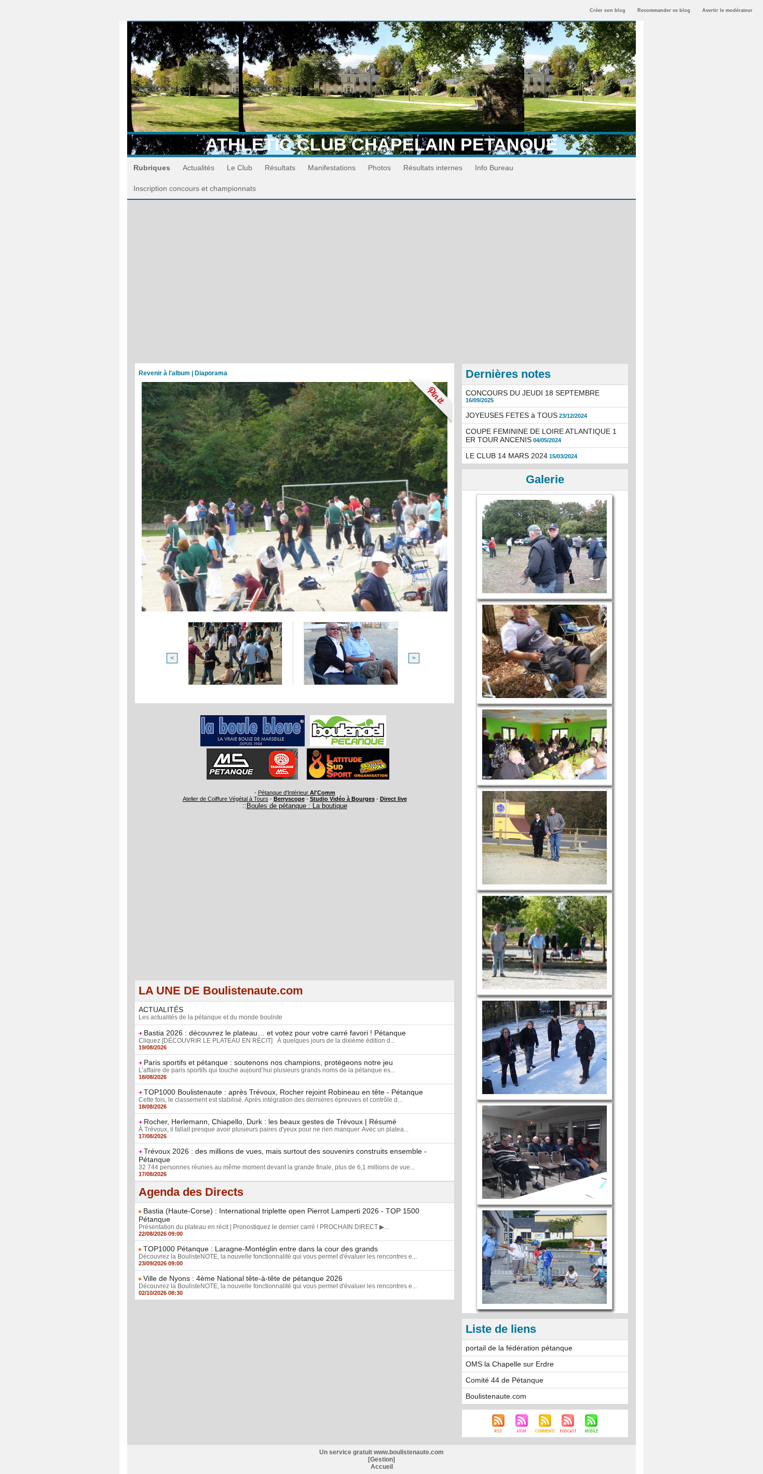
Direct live (393, 799)
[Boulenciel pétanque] (348, 718)
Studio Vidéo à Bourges (342, 799)
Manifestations (332, 167)
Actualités (198, 167)
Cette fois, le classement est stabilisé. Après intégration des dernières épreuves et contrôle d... (270, 1099)
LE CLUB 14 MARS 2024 (507, 456)
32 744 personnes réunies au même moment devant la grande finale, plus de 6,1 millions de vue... (277, 1167)
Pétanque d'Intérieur (296, 792)
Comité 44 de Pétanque (504, 1380)
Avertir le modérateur (727, 10)
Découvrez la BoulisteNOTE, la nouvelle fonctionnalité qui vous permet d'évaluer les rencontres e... (278, 1256)
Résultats (280, 167)
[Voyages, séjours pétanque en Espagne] (348, 751)
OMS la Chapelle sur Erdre (510, 1364)
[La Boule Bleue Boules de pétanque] (252, 718)
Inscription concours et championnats (194, 188)
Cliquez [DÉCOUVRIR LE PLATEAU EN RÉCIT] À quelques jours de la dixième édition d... (267, 1040)
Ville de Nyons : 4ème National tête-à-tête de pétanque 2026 (243, 1278)
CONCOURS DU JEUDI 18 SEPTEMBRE (533, 393)
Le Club (239, 167)
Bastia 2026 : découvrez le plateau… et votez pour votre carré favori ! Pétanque (275, 1033)
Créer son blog (607, 10)
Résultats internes (432, 167)
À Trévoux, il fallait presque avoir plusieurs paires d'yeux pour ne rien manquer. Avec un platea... (273, 1129)
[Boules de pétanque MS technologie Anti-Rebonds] (252, 751)
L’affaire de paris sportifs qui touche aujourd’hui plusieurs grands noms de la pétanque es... (267, 1070)
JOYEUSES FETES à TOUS (511, 415)
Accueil (382, 1466)
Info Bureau (494, 167)
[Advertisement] (381, 277)
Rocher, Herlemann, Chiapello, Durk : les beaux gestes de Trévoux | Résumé (270, 1121)
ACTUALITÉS (161, 1009)
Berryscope (289, 799)
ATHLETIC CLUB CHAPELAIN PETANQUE (382, 144)
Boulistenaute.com (496, 1396)
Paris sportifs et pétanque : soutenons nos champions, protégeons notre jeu (268, 1062)
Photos (379, 167)
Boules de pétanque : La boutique (297, 806)
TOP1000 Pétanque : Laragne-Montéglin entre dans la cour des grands (260, 1249)
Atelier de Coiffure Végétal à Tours (225, 799)
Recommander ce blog (663, 10)
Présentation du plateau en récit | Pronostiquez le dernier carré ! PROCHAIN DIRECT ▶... (264, 1227)
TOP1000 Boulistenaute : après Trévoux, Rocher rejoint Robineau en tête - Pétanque (283, 1092)
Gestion (381, 1459)
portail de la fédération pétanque (519, 1348)
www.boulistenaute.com (409, 1452)
